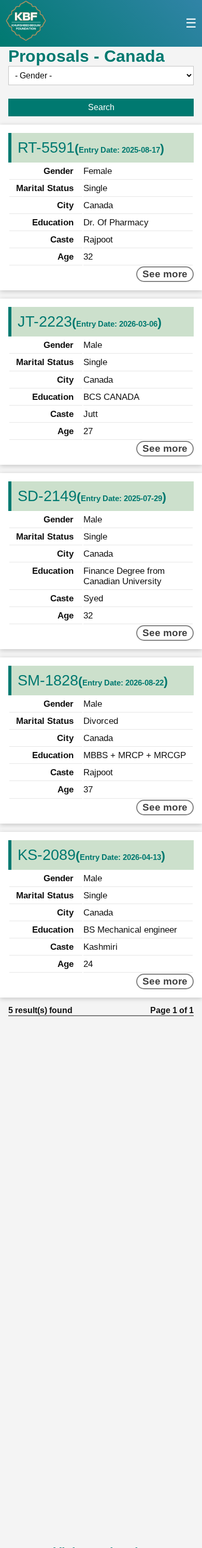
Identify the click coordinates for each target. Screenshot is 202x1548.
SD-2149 (47, 496)
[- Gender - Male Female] (101, 75)
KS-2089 (47, 854)
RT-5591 (46, 147)
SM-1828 (48, 680)
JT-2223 (45, 321)
